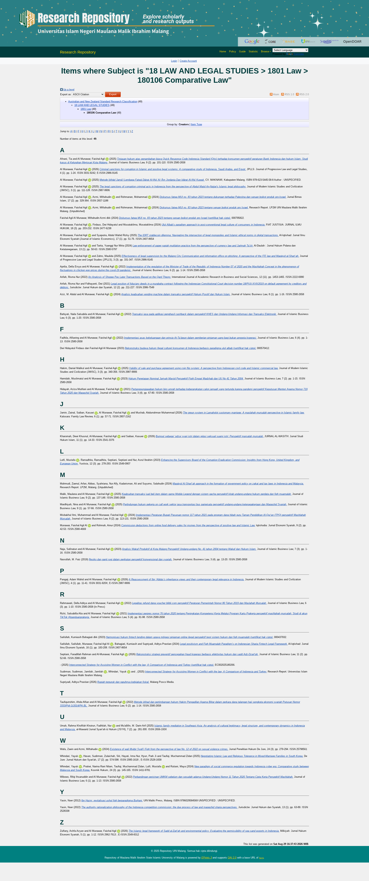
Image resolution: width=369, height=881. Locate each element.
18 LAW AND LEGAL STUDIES (92, 105)
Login (174, 60)
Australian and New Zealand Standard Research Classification (102, 101)
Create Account (188, 60)
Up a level (68, 89)
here (261, 858)
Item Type (196, 124)
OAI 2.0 (232, 857)
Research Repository (78, 52)
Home (222, 51)
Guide (242, 51)
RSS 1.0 (289, 94)
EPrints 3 (206, 857)
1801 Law (86, 109)
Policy (232, 51)
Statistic (253, 51)
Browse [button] (265, 51)
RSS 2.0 (304, 94)
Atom (276, 94)
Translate (298, 54)
